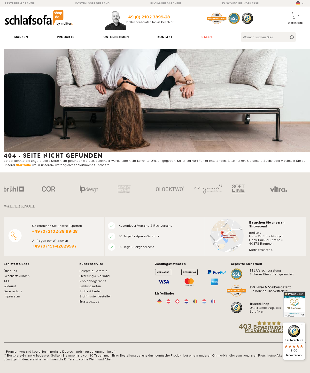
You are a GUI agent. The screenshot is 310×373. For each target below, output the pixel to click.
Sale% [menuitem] (207, 37)
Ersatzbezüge (89, 301)
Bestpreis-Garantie (20, 3)
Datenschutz (13, 291)
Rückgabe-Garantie (165, 3)
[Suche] (292, 37)
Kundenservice (91, 264)
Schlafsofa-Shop (17, 264)
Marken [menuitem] (21, 37)
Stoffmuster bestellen (95, 296)
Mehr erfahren (259, 250)
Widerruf (10, 286)
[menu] (155, 37)
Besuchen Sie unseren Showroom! (267, 224)
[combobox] (269, 37)
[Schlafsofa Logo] (39, 18)
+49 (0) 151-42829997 (54, 246)
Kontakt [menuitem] (165, 37)
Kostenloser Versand (92, 3)
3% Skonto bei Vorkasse (240, 3)
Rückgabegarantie (93, 281)
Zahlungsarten (90, 286)
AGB (7, 281)
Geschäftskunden (17, 276)
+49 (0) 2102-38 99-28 (55, 231)
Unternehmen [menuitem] (116, 37)
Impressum (12, 296)
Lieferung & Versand (94, 276)
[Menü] (302, 325)
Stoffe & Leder (90, 291)
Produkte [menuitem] (66, 37)
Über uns (10, 271)
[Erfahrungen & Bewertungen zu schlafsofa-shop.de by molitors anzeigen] (294, 304)
